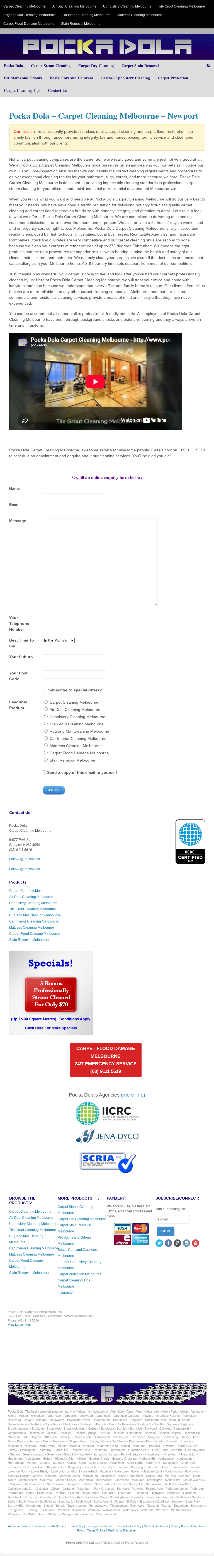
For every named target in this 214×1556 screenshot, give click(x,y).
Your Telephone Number (19, 623)
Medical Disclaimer (156, 1526)
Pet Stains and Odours (23, 78)
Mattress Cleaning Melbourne (139, 15)
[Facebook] (169, 1244)
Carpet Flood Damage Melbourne (28, 24)
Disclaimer (39, 1526)
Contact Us (57, 90)
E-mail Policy (75, 1526)
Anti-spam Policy (19, 1526)
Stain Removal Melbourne (81, 24)
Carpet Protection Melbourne (79, 1274)
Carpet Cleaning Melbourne (24, 6)
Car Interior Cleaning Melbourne (86, 15)
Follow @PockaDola (24, 859)
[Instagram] (187, 1244)
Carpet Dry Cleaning (96, 65)
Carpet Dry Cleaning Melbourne (82, 1219)
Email (14, 504)
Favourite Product (18, 705)
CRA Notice (56, 1526)
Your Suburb (21, 657)
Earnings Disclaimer (99, 1526)
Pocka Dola (13, 65)
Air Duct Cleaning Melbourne (74, 6)
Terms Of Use (96, 1530)
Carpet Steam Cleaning (50, 65)
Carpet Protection (173, 78)
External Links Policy (128, 1526)
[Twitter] (159, 1244)
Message (17, 520)
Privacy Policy (180, 1526)
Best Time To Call (21, 643)
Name (14, 488)
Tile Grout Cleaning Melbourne (181, 6)
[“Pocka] (51, 1032)
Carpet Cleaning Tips (22, 90)
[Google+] (178, 1244)
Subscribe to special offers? (75, 690)
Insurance (65, 1293)
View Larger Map (19, 1324)
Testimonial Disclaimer (122, 1530)
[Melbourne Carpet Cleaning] (107, 56)
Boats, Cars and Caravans (71, 78)
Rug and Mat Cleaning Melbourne (29, 15)
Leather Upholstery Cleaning (125, 78)
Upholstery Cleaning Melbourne (127, 6)
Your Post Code (18, 676)
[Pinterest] (196, 1244)
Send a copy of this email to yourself (82, 772)
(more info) (133, 1095)
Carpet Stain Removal (140, 65)
